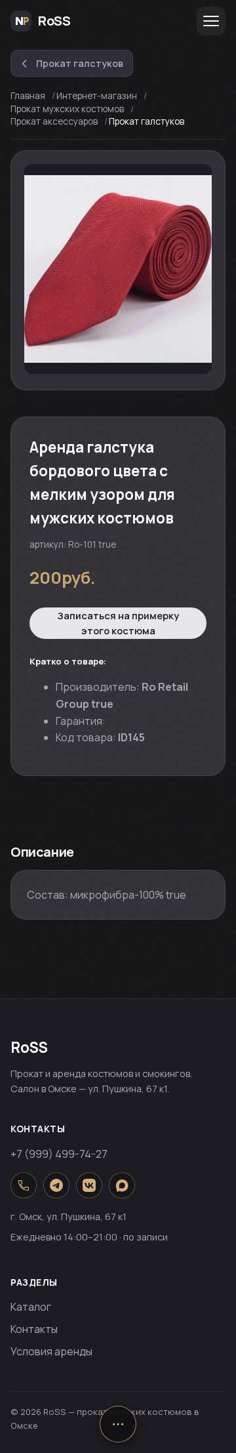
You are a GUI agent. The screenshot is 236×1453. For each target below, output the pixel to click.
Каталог (30, 1307)
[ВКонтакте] (89, 1185)
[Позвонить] (23, 1185)
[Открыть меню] (211, 21)
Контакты (34, 1329)
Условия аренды (51, 1351)
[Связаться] (118, 1424)
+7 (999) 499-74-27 (59, 1154)
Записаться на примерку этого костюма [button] (118, 623)
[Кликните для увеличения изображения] (118, 269)
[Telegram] (56, 1185)
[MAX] (122, 1185)
